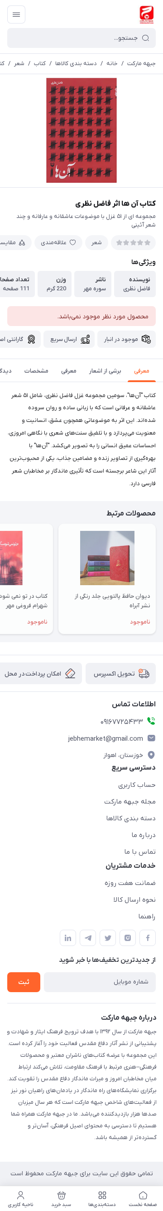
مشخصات (36, 371)
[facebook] (147, 938)
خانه (112, 63)
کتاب (40, 63)
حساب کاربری (137, 785)
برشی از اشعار (105, 371)
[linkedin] (68, 938)
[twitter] (108, 938)
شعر (19, 63)
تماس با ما (140, 851)
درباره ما (143, 835)
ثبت (23, 982)
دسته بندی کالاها (76, 63)
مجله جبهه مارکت (130, 801)
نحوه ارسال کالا (135, 899)
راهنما (147, 916)
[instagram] (128, 938)
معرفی (141, 371)
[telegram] (88, 938)
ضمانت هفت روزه (130, 883)
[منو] (16, 14)
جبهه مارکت (141, 63)
